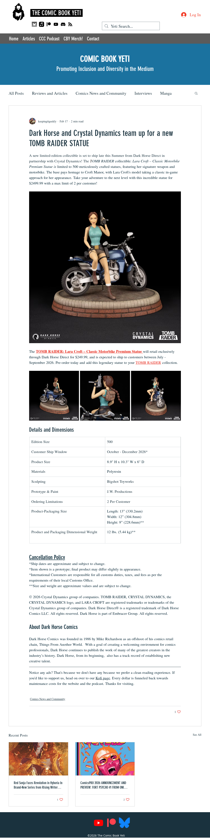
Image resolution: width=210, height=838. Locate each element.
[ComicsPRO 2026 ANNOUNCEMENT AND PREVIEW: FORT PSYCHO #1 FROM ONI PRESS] (105, 758)
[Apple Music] (41, 24)
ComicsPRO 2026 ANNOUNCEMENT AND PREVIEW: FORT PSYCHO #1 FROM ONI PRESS (103, 785)
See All (197, 735)
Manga (166, 93)
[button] (196, 93)
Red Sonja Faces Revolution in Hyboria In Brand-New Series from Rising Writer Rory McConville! (38, 785)
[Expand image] (54, 396)
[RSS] (70, 24)
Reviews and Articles (49, 93)
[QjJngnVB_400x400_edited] (34, 24)
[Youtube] (55, 24)
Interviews (143, 93)
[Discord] (63, 24)
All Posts (16, 93)
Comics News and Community (101, 93)
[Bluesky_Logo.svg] (124, 822)
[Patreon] (48, 24)
